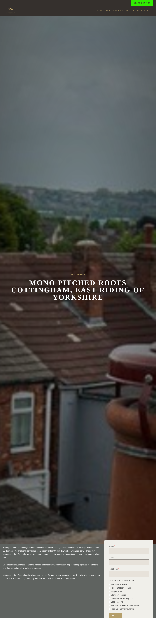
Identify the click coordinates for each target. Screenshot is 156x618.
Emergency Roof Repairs (122, 598)
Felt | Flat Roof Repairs (121, 588)
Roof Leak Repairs (119, 584)
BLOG (136, 11)
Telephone (114, 569)
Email (112, 557)
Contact (146, 11)
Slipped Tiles (116, 591)
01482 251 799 (142, 3)
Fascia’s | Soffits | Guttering (122, 609)
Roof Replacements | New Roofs (125, 605)
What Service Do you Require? (123, 580)
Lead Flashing (117, 602)
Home (99, 11)
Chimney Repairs (118, 595)
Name (112, 546)
